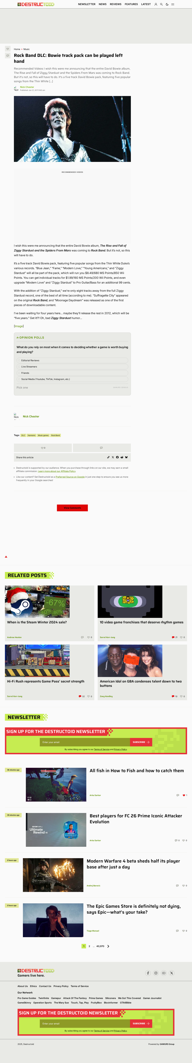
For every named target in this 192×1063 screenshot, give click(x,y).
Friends (25, 373)
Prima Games (96, 998)
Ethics (33, 986)
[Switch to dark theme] (167, 4)
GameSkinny (24, 1002)
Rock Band (55, 435)
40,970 (100, 946)
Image (19, 326)
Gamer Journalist (152, 998)
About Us (23, 986)
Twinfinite (43, 998)
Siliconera (110, 998)
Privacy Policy (120, 749)
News (103, 4)
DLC (23, 435)
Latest (146, 4)
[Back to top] (6, 556)
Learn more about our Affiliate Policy (56, 471)
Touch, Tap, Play (80, 1002)
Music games (43, 435)
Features (131, 4)
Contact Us (45, 986)
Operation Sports (42, 1002)
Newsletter (86, 4)
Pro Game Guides (27, 998)
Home (17, 49)
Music (26, 49)
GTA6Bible (125, 1002)
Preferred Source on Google (70, 476)
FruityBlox (96, 1002)
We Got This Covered (129, 998)
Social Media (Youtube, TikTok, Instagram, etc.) (45, 379)
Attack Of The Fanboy (75, 998)
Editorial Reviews (30, 360)
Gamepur (56, 998)
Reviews (115, 4)
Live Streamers (29, 366)
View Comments (72, 508)
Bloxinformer (111, 1002)
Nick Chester (27, 87)
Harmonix (31, 435)
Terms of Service (101, 749)
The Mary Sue (61, 1002)
